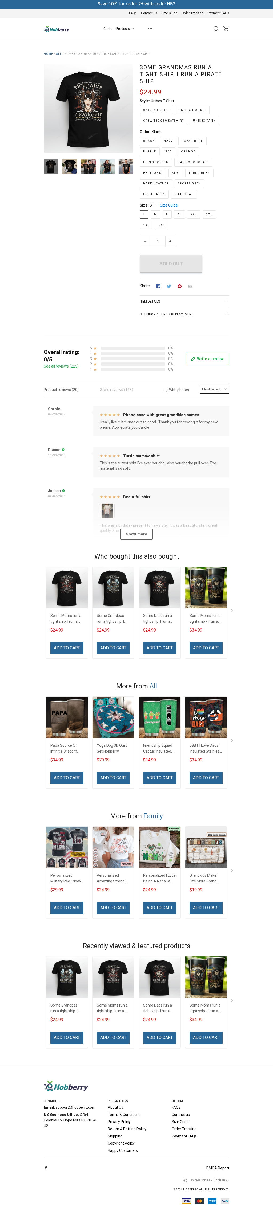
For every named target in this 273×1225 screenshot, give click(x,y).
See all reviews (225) (61, 366)
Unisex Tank (204, 120)
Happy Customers (123, 1150)
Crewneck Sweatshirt (163, 120)
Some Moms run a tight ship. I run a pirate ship (65, 619)
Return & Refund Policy (127, 1129)
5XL (162, 225)
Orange (188, 151)
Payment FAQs (218, 13)
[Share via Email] (190, 286)
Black (156, 132)
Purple (149, 151)
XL (179, 214)
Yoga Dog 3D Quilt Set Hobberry (112, 748)
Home (48, 53)
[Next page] (129, 108)
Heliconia (153, 172)
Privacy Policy (119, 1122)
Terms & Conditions (124, 1114)
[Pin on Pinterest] (180, 286)
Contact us (149, 13)
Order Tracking (192, 13)
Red (168, 151)
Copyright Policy (121, 1143)
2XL (194, 214)
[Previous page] (48, 108)
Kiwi (176, 172)
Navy (168, 140)
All (59, 53)
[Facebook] (46, 1168)
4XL (146, 225)
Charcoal (184, 194)
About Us (115, 1107)
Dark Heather (156, 183)
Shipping (115, 1136)
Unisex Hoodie (192, 110)
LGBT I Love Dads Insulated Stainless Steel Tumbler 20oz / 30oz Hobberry (206, 749)
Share (145, 286)
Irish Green (154, 194)
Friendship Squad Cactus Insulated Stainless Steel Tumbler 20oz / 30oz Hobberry (157, 749)
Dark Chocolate (193, 162)
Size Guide (169, 13)
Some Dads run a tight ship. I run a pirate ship (157, 619)
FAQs (133, 13)
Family (153, 816)
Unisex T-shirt (162, 101)
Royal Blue (192, 140)
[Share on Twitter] (169, 286)
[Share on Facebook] (158, 286)
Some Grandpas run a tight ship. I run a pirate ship (110, 619)
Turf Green (199, 172)
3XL (209, 214)
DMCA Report (217, 1168)
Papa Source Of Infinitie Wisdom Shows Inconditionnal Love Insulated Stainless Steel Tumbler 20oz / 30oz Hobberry (66, 749)
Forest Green (156, 162)
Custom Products (116, 29)
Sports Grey (189, 183)
